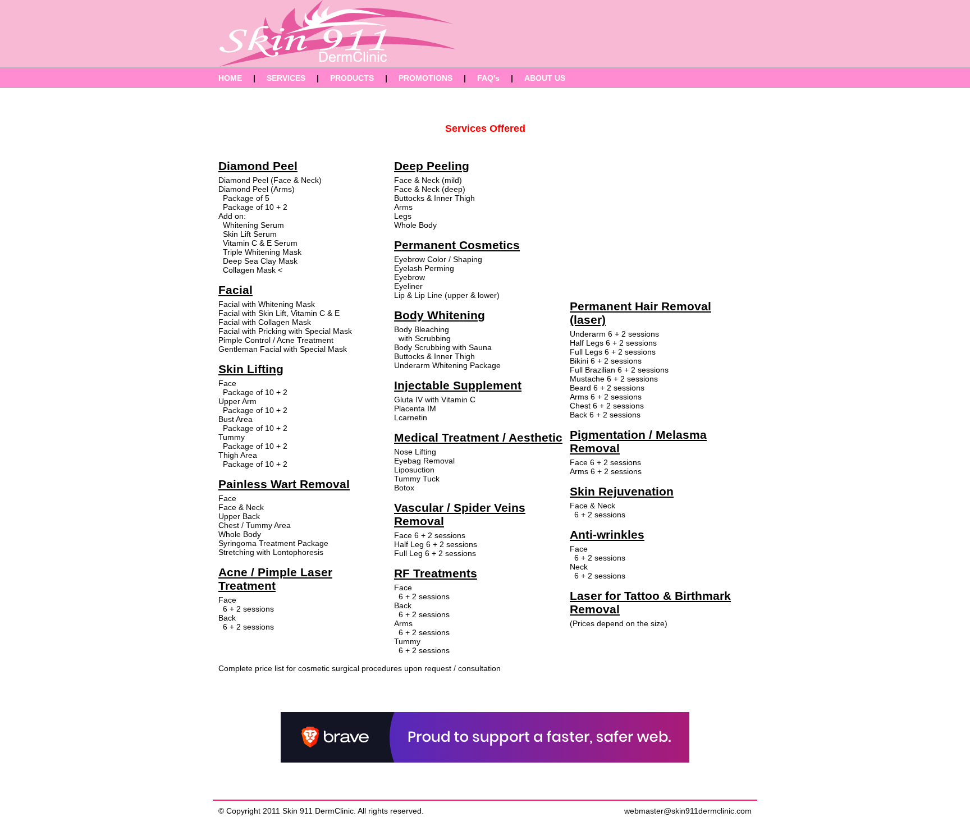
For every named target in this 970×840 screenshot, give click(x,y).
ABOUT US (544, 78)
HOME (230, 78)
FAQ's (488, 78)
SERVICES (286, 78)
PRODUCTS (352, 78)
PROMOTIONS (425, 78)
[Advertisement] (662, 34)
